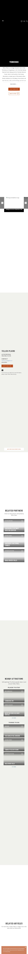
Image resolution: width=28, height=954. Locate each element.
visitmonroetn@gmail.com (7, 360)
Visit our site (14, 89)
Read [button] (13, 84)
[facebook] (2, 371)
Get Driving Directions (14, 449)
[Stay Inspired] (24, 21)
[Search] (27, 21)
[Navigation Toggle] (3, 21)
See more (14, 766)
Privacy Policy (7, 951)
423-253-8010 (4, 362)
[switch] (14, 93)
